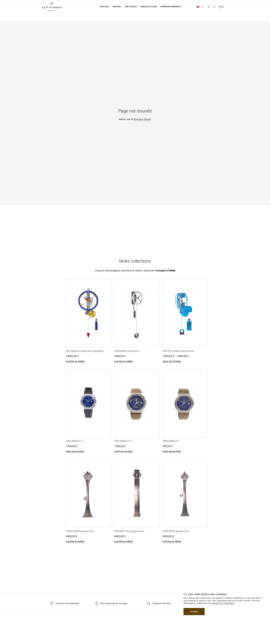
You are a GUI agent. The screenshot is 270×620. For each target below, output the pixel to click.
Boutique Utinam (142, 119)
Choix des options (172, 361)
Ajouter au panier (75, 361)
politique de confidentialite (223, 603)
